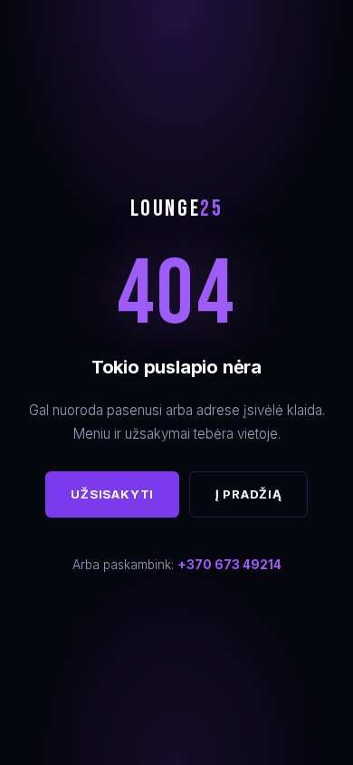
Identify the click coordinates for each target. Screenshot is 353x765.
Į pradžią (248, 494)
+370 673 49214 (229, 564)
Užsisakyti (112, 494)
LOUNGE (177, 209)
